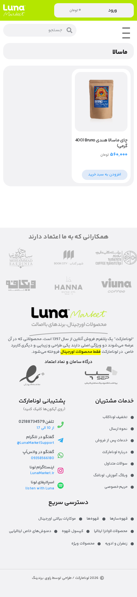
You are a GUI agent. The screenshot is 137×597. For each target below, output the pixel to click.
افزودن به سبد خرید (104, 175)
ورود (112, 10)
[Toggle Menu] (126, 38)
